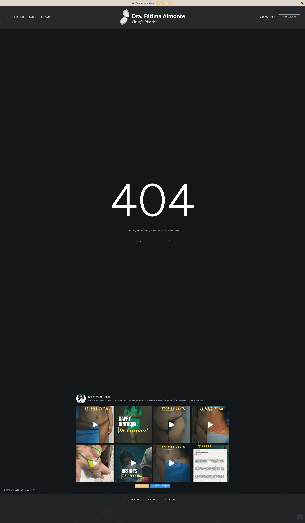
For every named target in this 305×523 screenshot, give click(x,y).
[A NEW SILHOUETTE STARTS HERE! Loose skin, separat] (95, 424)
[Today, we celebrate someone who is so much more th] (133, 424)
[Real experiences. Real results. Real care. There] (210, 463)
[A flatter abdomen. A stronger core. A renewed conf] (171, 463)
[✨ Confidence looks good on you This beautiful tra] (95, 463)
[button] (267, 17)
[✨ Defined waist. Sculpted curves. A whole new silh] (210, 424)
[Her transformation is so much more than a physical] (171, 424)
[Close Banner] (302, 3)
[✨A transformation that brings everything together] (133, 463)
